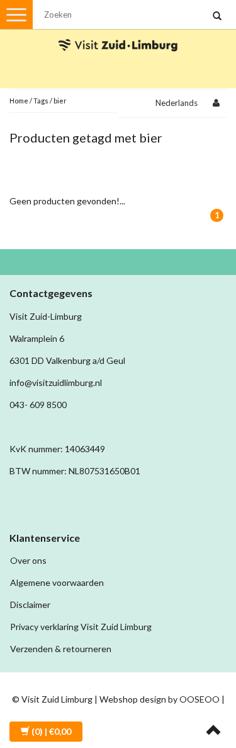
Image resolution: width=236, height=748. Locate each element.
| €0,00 (51, 731)
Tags (40, 100)
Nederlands (176, 103)
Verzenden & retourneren (60, 648)
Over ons (28, 560)
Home (18, 100)
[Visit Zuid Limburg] (118, 33)
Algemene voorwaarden (57, 582)
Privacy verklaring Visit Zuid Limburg (81, 626)
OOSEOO (199, 699)
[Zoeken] (217, 16)
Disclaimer (30, 604)
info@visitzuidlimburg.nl (55, 382)
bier (60, 100)
